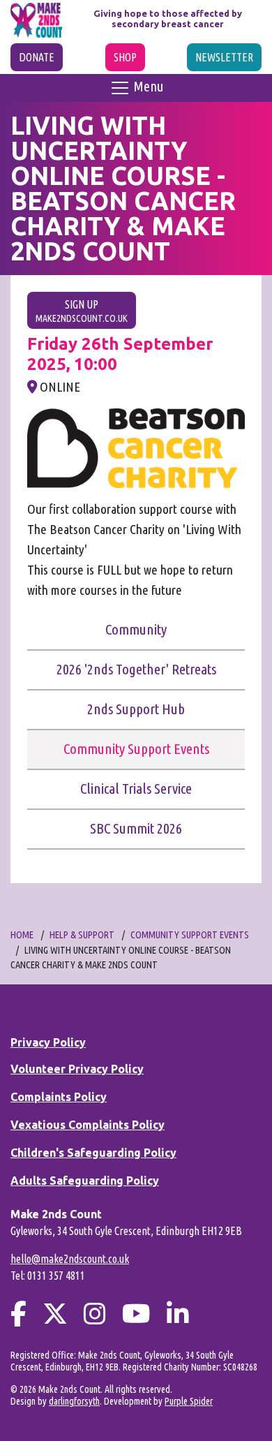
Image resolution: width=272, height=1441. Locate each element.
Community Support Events (136, 749)
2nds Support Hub (136, 709)
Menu (146, 86)
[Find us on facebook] (18, 1313)
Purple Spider (189, 1401)
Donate (36, 57)
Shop (125, 57)
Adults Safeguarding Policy (84, 1180)
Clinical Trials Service (136, 789)
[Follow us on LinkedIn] (178, 1313)
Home (21, 934)
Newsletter (224, 57)
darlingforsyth (74, 1401)
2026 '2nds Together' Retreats (136, 669)
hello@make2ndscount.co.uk (69, 1258)
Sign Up (82, 311)
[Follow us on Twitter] (55, 1313)
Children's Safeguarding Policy (93, 1152)
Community (136, 629)
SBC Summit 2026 (136, 828)
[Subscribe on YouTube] (136, 1313)
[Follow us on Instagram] (95, 1313)
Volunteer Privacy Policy (77, 1069)
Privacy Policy (48, 1042)
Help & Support (82, 934)
